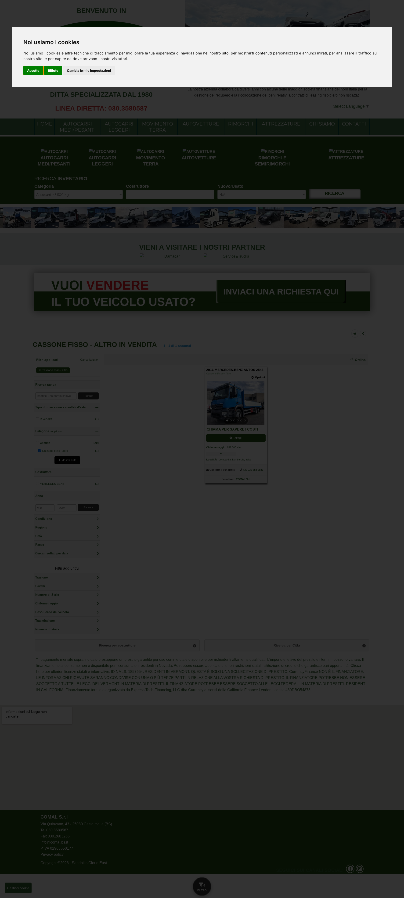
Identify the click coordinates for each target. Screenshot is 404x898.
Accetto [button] (33, 70)
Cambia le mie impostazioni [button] (89, 70)
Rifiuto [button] (53, 70)
